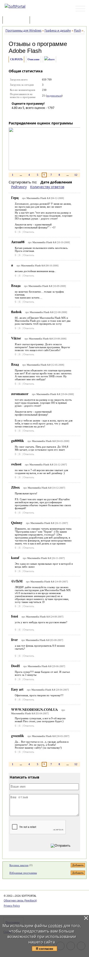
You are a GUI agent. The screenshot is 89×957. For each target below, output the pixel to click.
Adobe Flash (25, 50)
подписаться (54, 95)
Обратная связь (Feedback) (20, 900)
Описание (33, 59)
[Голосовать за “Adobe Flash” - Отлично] (45, 114)
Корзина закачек (18, 865)
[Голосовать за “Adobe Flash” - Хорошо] (37, 114)
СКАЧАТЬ (16, 59)
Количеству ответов (47, 186)
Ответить (28, 231)
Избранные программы (23, 872)
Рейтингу (19, 186)
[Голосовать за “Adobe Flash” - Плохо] (22, 114)
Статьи (42, 20)
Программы (17, 20)
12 (75, 174)
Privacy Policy (12, 905)
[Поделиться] (49, 59)
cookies (55, 925)
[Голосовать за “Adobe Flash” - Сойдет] (30, 114)
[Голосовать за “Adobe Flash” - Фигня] (15, 114)
